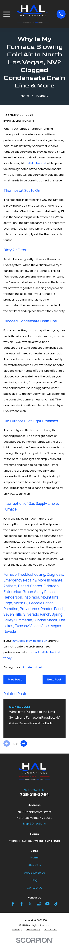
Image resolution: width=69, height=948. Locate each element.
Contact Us (34, 887)
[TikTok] (56, 904)
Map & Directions (34, 823)
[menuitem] (17, 929)
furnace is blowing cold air (29, 641)
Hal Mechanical (36, 163)
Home (34, 857)
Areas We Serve (34, 873)
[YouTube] (47, 904)
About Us (34, 865)
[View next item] (24, 743)
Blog (35, 880)
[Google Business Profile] (39, 904)
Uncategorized (32, 667)
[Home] (33, 14)
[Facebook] (13, 904)
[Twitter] (30, 904)
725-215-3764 (34, 794)
